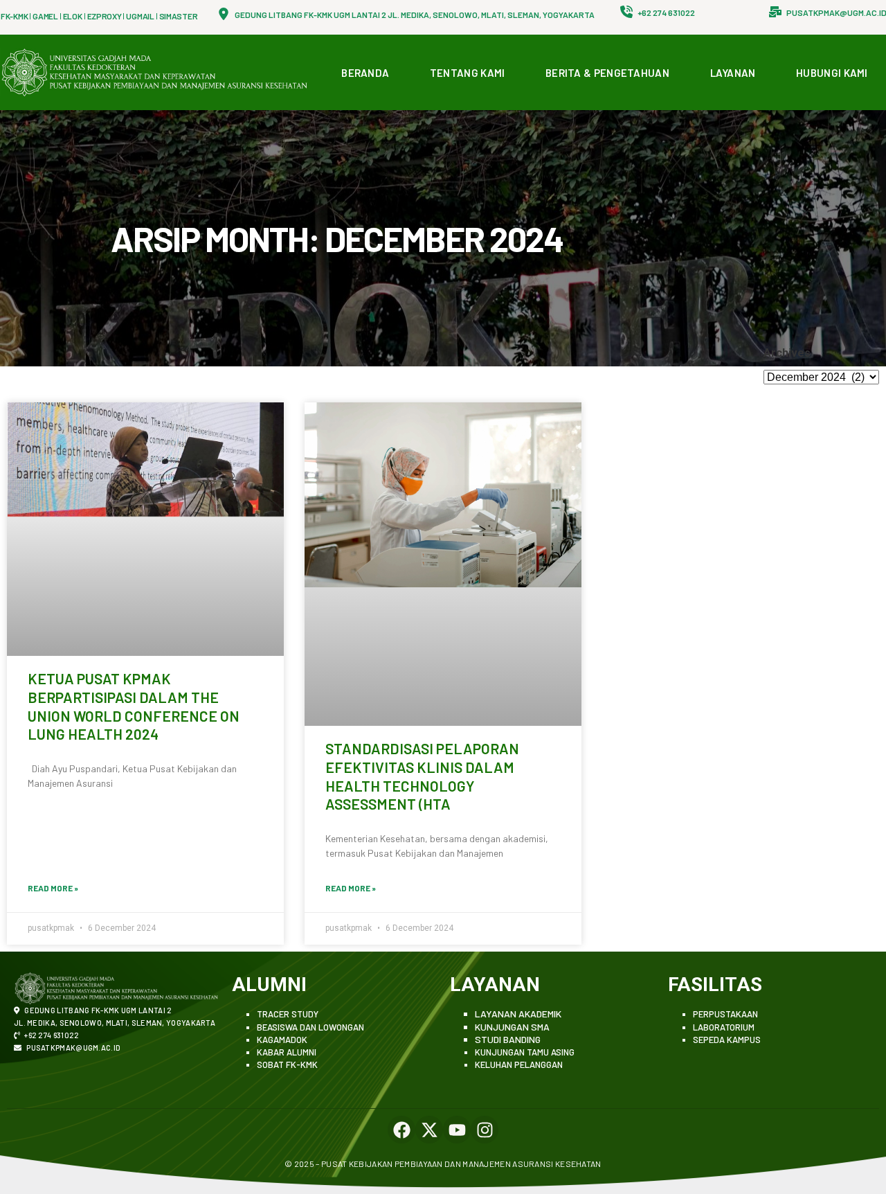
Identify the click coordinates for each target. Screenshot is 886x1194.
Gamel (45, 16)
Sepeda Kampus (727, 1039)
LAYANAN (733, 72)
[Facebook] (401, 1129)
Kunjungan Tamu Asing (525, 1052)
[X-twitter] (429, 1129)
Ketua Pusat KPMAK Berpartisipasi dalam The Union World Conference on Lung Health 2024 (133, 706)
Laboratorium (723, 1027)
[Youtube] (457, 1129)
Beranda (365, 72)
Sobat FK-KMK (287, 1064)
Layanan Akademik (518, 1013)
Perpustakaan (725, 1013)
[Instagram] (484, 1129)
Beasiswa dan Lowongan (310, 1027)
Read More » (53, 888)
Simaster (178, 16)
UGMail (140, 16)
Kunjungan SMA (512, 1027)
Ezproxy (104, 16)
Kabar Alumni (286, 1052)
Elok (72, 16)
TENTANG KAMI (467, 72)
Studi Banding (508, 1039)
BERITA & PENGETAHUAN (607, 72)
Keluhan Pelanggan (519, 1064)
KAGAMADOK (282, 1039)
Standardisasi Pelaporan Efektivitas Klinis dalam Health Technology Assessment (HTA (422, 776)
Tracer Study (287, 1013)
